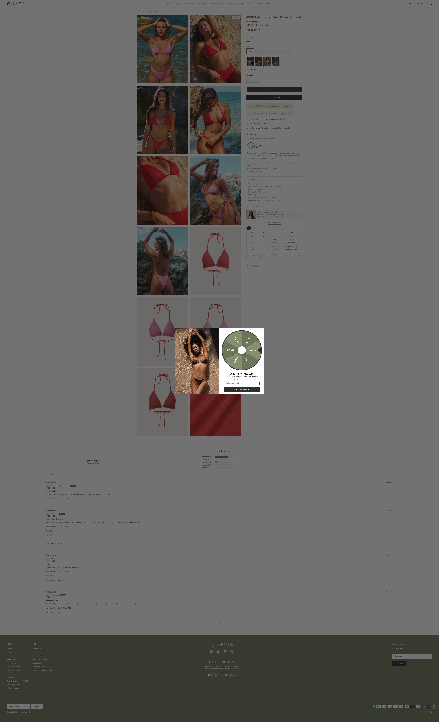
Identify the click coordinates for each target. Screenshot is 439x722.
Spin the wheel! (242, 389)
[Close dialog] (262, 330)
